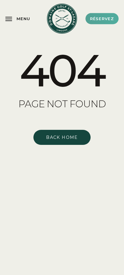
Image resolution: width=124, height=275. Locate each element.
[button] (17, 19)
